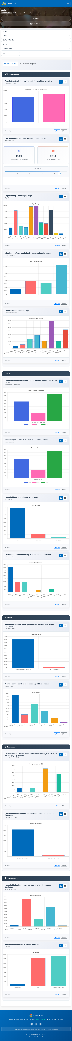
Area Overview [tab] (11, 64)
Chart (58, 131)
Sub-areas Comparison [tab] (29, 64)
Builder (26, 1019)
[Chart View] (61, 82)
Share (36, 18)
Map (21, 1019)
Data (64, 131)
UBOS (59, 1019)
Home (11, 1019)
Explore (16, 1019)
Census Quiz (52, 1019)
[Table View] (65, 82)
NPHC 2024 (12, 3)
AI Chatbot (41, 1019)
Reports (32, 1019)
